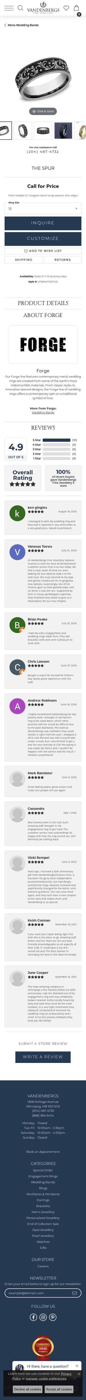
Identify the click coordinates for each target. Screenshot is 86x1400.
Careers (43, 1266)
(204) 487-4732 (43, 152)
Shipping (24, 260)
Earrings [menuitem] (43, 1200)
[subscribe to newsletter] (75, 1293)
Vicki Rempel (38, 857)
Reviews (43, 428)
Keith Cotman (39, 920)
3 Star (37, 449)
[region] (43, 78)
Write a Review (43, 1057)
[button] (20, 7)
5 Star (37, 440)
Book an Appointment (43, 1151)
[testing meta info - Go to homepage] (43, 7)
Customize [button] (43, 239)
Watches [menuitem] (43, 1242)
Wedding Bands (43, 412)
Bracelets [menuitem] (43, 1206)
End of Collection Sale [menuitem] (43, 1224)
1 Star (37, 458)
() (74, 440)
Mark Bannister (40, 773)
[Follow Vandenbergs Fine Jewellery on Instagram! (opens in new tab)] (43, 1317)
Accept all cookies (59, 1389)
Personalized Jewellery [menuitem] (43, 1218)
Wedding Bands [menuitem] (43, 1182)
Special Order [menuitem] (43, 1170)
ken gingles (37, 507)
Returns (63, 260)
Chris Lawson (38, 661)
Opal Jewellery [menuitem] (43, 1230)
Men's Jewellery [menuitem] (43, 1212)
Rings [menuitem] (43, 1188)
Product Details (43, 303)
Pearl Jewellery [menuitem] (43, 1236)
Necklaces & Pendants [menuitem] (43, 1194)
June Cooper (38, 973)
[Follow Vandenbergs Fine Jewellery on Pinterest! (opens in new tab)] (52, 1317)
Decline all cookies (27, 1389)
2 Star (37, 454)
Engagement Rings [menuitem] (43, 1176)
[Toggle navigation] (9, 8)
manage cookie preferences (46, 1378)
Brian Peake (37, 619)
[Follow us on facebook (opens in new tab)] (33, 1317)
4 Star (37, 444)
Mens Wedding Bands (23, 25)
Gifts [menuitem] (43, 1247)
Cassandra (36, 808)
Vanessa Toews (40, 546)
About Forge (43, 315)
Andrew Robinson (42, 700)
